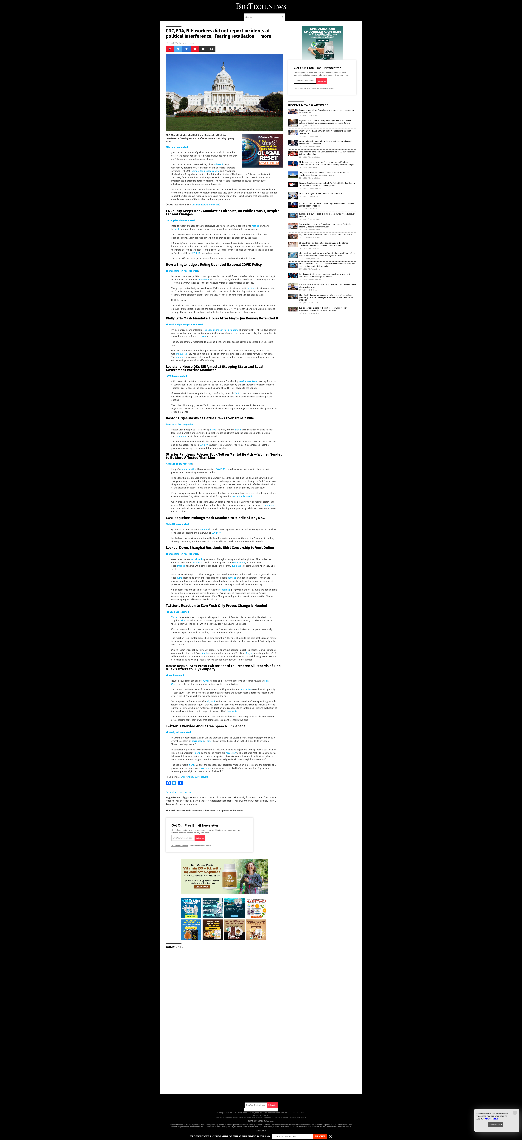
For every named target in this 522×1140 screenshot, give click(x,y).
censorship (225, 589)
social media (197, 559)
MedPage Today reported (179, 464)
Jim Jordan (246, 689)
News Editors (188, 43)
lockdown (197, 562)
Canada (202, 797)
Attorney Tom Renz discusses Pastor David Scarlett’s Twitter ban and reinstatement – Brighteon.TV (327, 265)
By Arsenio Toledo (315, 126)
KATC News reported (176, 376)
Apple (205, 653)
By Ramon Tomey (315, 136)
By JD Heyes (313, 115)
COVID (230, 797)
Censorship (213, 797)
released (218, 164)
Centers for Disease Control (205, 171)
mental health (187, 469)
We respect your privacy (247, 1117)
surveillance (205, 768)
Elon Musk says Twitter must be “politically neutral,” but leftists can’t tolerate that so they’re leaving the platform (327, 254)
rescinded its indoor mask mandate (220, 330)
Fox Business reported (177, 612)
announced (181, 354)
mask (176, 229)
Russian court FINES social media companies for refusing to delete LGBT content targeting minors (325, 275)
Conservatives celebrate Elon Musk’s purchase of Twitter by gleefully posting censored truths (325, 225)
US (176, 804)
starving (232, 578)
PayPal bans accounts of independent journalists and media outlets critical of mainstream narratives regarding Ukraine (325, 121)
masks (212, 429)
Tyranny (170, 804)
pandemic (247, 800)
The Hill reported (175, 675)
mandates (204, 279)
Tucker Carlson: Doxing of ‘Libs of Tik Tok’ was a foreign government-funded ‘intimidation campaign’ (323, 309)
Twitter (174, 617)
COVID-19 (195, 253)
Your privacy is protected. (179, 846)
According (231, 753)
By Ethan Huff (313, 303)
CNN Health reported (177, 147)
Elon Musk (239, 797)
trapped (181, 566)
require (255, 226)
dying (179, 578)
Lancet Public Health (242, 496)
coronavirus (239, 562)
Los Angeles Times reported (180, 220)
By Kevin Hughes (314, 196)
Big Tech (211, 701)
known (197, 753)
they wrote (231, 711)
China (223, 797)
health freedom (183, 800)
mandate (180, 357)
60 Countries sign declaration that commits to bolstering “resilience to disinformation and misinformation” (323, 244)
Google (249, 653)
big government (190, 797)
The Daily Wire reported (178, 732)
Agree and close (495, 1124)
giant (191, 765)
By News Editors (314, 147)
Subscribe (320, 1136)
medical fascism (218, 800)
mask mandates (200, 800)
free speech (270, 797)
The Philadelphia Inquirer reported (184, 324)
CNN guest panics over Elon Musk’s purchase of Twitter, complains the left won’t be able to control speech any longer (326, 163)
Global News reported (177, 524)
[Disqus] (224, 985)
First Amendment (254, 797)
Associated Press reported (179, 424)
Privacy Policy (261, 1131)
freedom (170, 800)
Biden (238, 429)
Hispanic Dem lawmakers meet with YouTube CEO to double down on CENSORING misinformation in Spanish (327, 184)
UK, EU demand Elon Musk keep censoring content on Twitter (325, 235)
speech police (260, 800)
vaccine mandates (248, 381)
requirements (269, 505)
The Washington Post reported (182, 271)
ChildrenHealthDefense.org (205, 204)
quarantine (237, 566)
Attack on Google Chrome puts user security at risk (321, 193)
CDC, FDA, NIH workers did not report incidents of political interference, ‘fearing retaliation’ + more (324, 173)
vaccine (250, 288)
